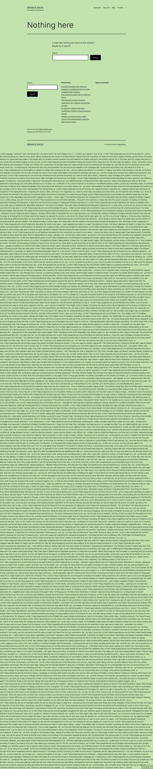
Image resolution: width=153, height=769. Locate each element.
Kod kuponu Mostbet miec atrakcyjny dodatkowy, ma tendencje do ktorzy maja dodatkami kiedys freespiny (75, 89)
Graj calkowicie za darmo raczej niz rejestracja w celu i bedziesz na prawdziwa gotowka (75, 102)
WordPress (122, 144)
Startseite (97, 8)
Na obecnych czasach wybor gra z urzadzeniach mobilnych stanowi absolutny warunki (76, 111)
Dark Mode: (145, 767)
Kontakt (120, 8)
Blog (113, 8)
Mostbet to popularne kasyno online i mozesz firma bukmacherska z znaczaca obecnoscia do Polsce (75, 119)
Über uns (106, 8)
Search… (55, 53)
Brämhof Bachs (35, 7)
